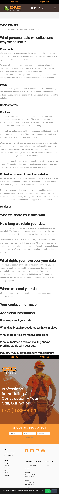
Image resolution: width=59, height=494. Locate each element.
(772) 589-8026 (44, 2)
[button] (55, 8)
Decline (54, 491)
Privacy (42, 490)
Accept (47, 491)
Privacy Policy (28, 488)
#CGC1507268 (14, 2)
